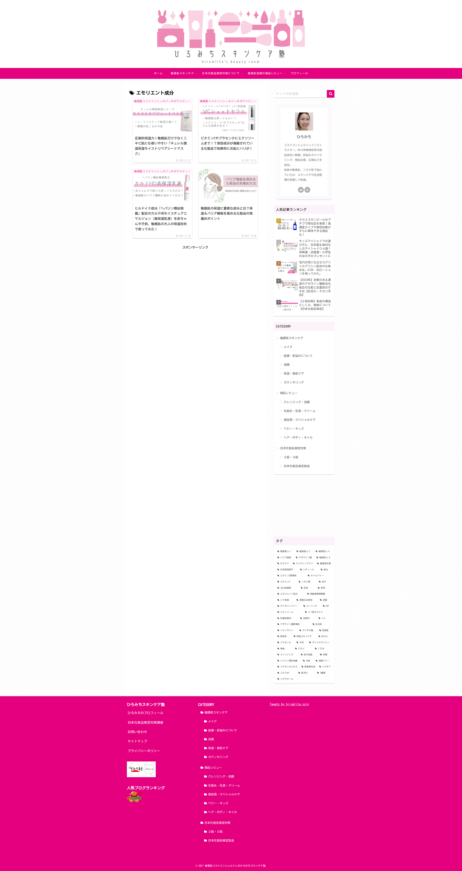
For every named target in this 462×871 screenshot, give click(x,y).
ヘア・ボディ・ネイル (298, 437)
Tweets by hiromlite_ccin (289, 704)
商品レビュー (288, 393)
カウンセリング (294, 382)
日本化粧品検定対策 (293, 448)
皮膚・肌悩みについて (298, 355)
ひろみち (304, 136)
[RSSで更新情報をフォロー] (307, 190)
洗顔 (286, 364)
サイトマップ (137, 741)
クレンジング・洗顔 (297, 402)
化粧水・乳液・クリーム (299, 410)
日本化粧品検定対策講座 (145, 722)
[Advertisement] (195, 275)
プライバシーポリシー (144, 750)
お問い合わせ (137, 731)
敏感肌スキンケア (291, 338)
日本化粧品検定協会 (297, 466)
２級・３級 (291, 457)
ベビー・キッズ (294, 428)
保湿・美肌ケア (294, 373)
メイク (288, 346)
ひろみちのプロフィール (145, 712)
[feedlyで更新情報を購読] (301, 190)
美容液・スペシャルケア (299, 419)
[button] (330, 94)
